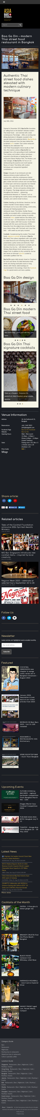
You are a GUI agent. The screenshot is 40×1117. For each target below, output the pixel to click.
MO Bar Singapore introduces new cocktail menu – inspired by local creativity (18, 555)
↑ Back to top (20, 1113)
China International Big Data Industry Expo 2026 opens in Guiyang (15, 877)
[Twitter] (9, 618)
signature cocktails (13, 236)
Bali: (3, 1082)
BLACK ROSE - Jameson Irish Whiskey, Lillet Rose (28, 958)
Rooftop (4, 1067)
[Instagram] (15, 618)
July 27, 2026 (6, 531)
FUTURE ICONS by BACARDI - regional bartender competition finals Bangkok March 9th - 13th (29, 795)
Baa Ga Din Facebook (28, 430)
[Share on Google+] (15, 501)
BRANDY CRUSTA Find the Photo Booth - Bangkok (29, 937)
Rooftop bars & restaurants (10, 1052)
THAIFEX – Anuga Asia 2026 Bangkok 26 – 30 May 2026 (29, 829)
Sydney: (4, 1100)
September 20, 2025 (8, 585)
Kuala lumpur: (6, 1096)
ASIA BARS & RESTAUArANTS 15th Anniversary (28, 739)
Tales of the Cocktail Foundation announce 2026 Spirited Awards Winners (17, 527)
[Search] (4, 2)
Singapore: (5, 1064)
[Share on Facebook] (4, 501)
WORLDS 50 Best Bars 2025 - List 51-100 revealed (29, 724)
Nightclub (25, 1064)
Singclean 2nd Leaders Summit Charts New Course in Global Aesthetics (16, 857)
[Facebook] (4, 618)
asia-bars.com (26, 1109)
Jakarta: (4, 1078)
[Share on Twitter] (9, 501)
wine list (21, 253)
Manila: (4, 1087)
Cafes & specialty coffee (9, 1057)
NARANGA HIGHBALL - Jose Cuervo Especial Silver (29, 983)
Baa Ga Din (25, 432)
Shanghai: (5, 1091)
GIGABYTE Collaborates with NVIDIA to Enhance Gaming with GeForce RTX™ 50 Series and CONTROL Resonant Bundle (15, 885)
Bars (3, 1045)
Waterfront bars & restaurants (11, 1054)
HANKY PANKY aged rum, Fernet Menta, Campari (28, 1009)
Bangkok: (4, 1073)
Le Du (12, 143)
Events (10, 1067)
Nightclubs (5, 1049)
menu (12, 217)
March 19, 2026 (6, 559)
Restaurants (5, 1047)
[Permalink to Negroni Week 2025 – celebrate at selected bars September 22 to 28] (20, 595)
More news (6, 893)
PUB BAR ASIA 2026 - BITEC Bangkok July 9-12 (29, 819)
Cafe (31, 1064)
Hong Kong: (5, 1069)
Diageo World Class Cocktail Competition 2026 (28, 806)
